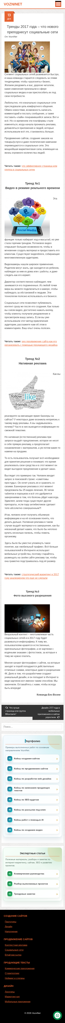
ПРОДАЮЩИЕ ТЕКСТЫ (17, 962)
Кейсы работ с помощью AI (29, 820)
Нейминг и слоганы (15, 978)
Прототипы (10, 921)
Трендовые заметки (24, 894)
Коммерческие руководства (29, 873)
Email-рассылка (13, 955)
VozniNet (13, 4)
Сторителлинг (12, 973)
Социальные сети (14, 950)
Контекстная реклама (16, 945)
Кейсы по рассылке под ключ (30, 810)
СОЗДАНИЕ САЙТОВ (15, 916)
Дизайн (8, 926)
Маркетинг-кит (12, 996)
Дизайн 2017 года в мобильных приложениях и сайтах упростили (49, 712)
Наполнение (11, 931)
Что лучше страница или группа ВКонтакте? (15, 710)
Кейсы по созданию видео (28, 830)
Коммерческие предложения (19, 968)
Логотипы (10, 991)
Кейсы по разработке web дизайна (32, 778)
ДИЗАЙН (8, 986)
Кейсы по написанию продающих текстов (32, 789)
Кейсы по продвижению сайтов (31, 768)
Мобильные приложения (17, 1001)
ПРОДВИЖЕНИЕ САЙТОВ (18, 939)
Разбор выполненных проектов (31, 884)
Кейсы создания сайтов (27, 758)
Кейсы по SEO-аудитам (26, 799)
